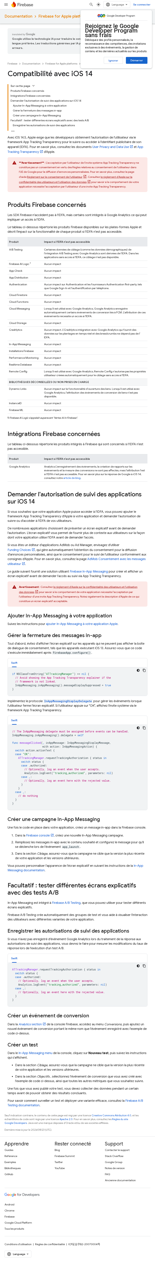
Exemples (10, 1162)
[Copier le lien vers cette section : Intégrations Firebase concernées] (104, 434)
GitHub (9, 1174)
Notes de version (115, 1168)
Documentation (18, 16)
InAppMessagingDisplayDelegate (68, 701)
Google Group (113, 1162)
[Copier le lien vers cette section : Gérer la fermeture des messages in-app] (105, 636)
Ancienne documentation (120, 1180)
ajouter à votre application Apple (82, 624)
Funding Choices (19, 550)
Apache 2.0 (66, 1119)
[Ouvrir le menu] (6, 4)
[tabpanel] (77, 681)
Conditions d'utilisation (18, 1244)
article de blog (72, 478)
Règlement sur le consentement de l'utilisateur (54, 177)
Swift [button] (14, 662)
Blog (57, 1150)
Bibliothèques (13, 1168)
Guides (9, 1150)
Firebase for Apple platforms (63, 16)
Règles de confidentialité (50, 1244)
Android (9, 1204)
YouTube (60, 1168)
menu (35, 1053)
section (30, 1024)
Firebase (12, 63)
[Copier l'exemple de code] (144, 670)
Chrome (9, 1210)
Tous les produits (14, 1228)
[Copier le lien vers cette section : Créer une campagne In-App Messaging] (104, 820)
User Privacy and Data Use (110, 147)
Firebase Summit (65, 1156)
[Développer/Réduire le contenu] (33, 85)
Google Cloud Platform (18, 1222)
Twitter (59, 1162)
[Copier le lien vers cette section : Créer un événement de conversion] (93, 1016)
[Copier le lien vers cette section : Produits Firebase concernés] (90, 205)
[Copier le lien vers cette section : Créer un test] (41, 1045)
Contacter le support (117, 1150)
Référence (11, 1156)
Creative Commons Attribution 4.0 (111, 1115)
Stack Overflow (114, 1156)
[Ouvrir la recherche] (91, 4)
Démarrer (136, 60)
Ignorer (113, 60)
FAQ (107, 1174)
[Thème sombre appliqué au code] (138, 670)
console (38, 835)
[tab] (14, 662)
